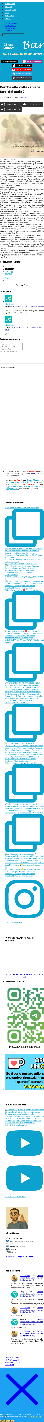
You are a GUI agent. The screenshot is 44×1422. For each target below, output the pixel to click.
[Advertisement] (22, 392)
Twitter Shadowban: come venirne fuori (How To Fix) (24, 481)
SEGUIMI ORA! (7, 1421)
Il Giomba (25, 1276)
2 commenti (23, 97)
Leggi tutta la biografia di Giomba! (20, 1256)
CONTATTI (8, 30)
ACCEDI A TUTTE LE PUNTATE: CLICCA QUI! (24, 975)
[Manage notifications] (5, 1417)
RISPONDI (9, 304)
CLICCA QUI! (36, 1417)
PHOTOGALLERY (10, 26)
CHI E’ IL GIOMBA (11, 23)
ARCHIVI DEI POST (11, 28)
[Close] (22, 1410)
